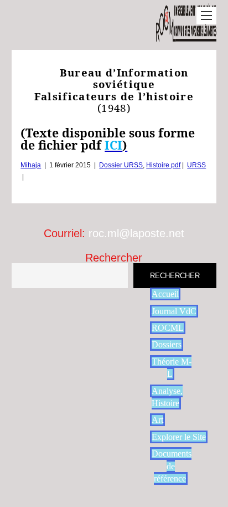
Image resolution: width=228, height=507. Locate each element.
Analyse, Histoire (167, 397)
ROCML (168, 327)
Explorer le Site (179, 437)
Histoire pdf (163, 165)
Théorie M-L (171, 367)
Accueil (165, 294)
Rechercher (113, 258)
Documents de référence (171, 466)
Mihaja (30, 165)
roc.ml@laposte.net (136, 233)
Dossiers (167, 344)
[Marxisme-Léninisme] (186, 36)
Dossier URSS (121, 165)
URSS (196, 165)
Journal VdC (174, 311)
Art (157, 419)
